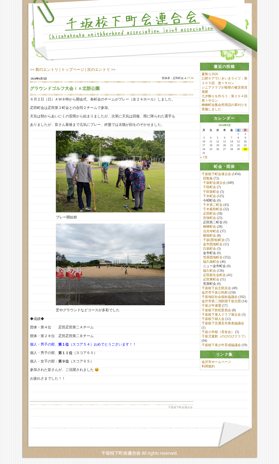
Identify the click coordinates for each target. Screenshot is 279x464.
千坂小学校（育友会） (218, 332)
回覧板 (208, 178)
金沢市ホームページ (216, 362)
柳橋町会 (209, 226)
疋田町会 (209, 213)
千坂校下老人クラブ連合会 (221, 314)
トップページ (72, 69)
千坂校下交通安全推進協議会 (223, 323)
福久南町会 (211, 261)
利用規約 (208, 366)
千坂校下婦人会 (213, 318)
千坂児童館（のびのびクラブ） (224, 336)
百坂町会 (209, 248)
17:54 (190, 78)
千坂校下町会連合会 (216, 174)
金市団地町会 (213, 244)
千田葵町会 (211, 191)
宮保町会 (209, 217)
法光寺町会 (211, 231)
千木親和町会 (213, 209)
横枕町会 (209, 235)
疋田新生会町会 (214, 275)
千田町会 (209, 187)
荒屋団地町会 (213, 257)
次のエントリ (98, 69)
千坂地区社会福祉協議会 (220, 296)
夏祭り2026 (210, 74)
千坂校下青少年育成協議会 (221, 345)
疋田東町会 (211, 279)
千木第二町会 (213, 204)
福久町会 (209, 270)
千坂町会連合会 (214, 182)
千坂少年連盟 (211, 305)
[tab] (224, 67)
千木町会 (209, 196)
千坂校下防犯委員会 (216, 310)
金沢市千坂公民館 (215, 292)
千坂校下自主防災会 (216, 288)
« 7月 (204, 157)
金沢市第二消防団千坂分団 (221, 301)
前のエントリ (46, 69)
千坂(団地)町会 (214, 240)
